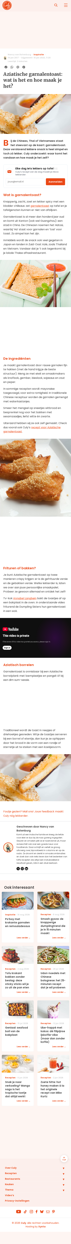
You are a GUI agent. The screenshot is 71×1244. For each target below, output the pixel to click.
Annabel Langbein (24, 598)
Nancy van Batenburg (19, 54)
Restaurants (12, 1179)
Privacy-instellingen (17, 1200)
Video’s (9, 1195)
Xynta (42, 1226)
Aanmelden (55, 181)
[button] (61, 1168)
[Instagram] (22, 869)
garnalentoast (40, 206)
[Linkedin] (26, 869)
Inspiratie (39, 54)
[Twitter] (18, 869)
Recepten (11, 1173)
